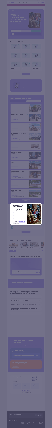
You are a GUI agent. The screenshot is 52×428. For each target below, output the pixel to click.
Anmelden (15, 221)
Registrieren (22, 221)
